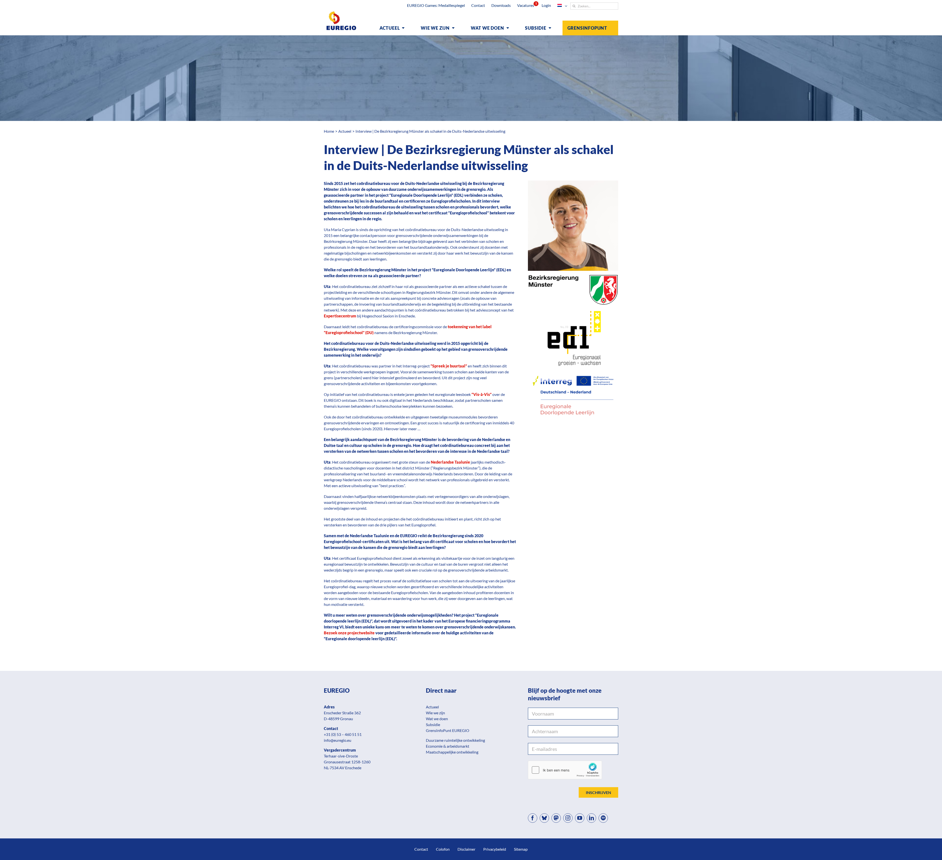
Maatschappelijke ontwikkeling (452, 752)
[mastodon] (556, 818)
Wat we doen (437, 718)
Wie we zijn (435, 712)
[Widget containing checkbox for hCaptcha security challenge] (565, 770)
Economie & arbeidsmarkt (447, 746)
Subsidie (433, 724)
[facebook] (532, 818)
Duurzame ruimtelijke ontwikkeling (455, 740)
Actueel (432, 706)
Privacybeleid (494, 849)
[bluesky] (544, 818)
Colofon (443, 849)
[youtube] (579, 818)
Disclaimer (466, 849)
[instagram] (568, 818)
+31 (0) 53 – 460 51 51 (343, 734)
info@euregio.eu (337, 740)
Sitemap (521, 849)
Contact (421, 849)
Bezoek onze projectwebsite (349, 632)
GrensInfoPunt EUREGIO (447, 730)
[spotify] (603, 818)
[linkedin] (591, 818)
